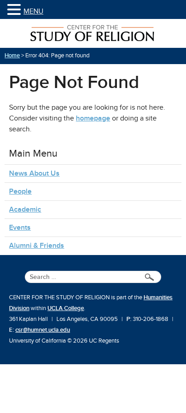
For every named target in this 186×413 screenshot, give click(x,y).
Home (12, 55)
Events (20, 227)
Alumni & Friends (36, 245)
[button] (15, 10)
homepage (93, 118)
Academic (25, 209)
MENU (33, 11)
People (20, 191)
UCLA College (65, 308)
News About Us (34, 173)
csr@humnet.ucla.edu (42, 330)
